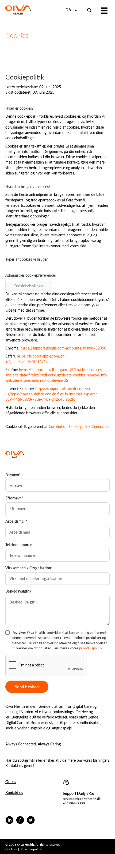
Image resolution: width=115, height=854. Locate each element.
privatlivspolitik (90, 648)
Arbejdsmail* (16, 521)
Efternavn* (14, 498)
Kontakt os (14, 792)
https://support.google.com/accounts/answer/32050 (63, 348)
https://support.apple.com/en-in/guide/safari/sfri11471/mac (35, 358)
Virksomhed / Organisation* (29, 567)
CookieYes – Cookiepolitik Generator (78, 426)
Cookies (11, 849)
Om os (10, 781)
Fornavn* (13, 474)
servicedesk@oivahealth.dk (82, 798)
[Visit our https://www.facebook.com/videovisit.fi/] (20, 820)
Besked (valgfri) (18, 591)
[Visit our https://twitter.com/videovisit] (31, 820)
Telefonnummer (18, 544)
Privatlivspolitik (31, 849)
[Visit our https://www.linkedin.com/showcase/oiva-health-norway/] (9, 820)
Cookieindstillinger (29, 285)
